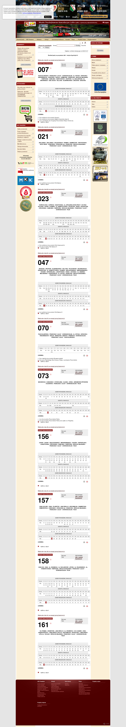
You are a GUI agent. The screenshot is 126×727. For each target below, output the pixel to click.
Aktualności (67, 685)
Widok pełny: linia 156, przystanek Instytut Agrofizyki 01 (51, 427)
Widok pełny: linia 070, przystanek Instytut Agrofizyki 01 (51, 318)
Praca (73, 39)
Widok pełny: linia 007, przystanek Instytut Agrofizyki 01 (51, 60)
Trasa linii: (83, 45)
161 (43, 624)
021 (43, 136)
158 (43, 560)
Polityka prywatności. (28, 13)
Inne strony (68, 681)
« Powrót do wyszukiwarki (44, 45)
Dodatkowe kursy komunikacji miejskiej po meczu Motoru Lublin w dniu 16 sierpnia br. (24, 58)
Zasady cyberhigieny (97, 75)
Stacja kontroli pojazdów (55, 683)
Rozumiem (48, 17)
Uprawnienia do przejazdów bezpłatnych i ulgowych (24, 136)
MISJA (93, 62)
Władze (93, 67)
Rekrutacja (81, 683)
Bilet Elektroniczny (21, 144)
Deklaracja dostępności (97, 78)
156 (43, 436)
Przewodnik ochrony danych (98, 73)
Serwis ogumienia (54, 690)
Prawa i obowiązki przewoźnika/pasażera (22, 132)
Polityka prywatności (22, 151)
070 (43, 327)
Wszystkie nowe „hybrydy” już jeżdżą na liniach (24, 88)
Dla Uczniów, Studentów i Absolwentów (83, 685)
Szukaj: (55, 45)
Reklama (38, 39)
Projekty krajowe (91, 39)
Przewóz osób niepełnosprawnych (55, 685)
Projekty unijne (82, 39)
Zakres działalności (96, 60)
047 (43, 262)
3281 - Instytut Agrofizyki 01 (79, 66)
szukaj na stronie (97, 43)
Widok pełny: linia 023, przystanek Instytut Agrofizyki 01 (51, 189)
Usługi (46, 39)
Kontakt (68, 39)
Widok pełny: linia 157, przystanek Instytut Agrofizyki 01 (51, 491)
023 (43, 198)
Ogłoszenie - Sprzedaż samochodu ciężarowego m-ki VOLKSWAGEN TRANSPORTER (24, 94)
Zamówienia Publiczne (58, 39)
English (107, 22)
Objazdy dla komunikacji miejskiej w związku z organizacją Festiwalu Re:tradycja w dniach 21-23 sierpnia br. (24, 51)
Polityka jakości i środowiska (98, 65)
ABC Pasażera (29, 39)
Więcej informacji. (37, 13)
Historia (93, 101)
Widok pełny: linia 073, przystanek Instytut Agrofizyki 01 (51, 366)
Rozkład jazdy (20, 39)
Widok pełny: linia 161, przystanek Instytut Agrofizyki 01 (51, 615)
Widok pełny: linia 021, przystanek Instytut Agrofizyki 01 (51, 127)
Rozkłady (67, 683)
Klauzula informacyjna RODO (84, 694)
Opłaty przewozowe (22, 129)
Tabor (93, 104)
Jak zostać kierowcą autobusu (84, 692)
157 (43, 500)
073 (43, 375)
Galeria (93, 106)
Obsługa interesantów (22, 146)
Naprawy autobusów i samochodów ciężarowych (56, 688)
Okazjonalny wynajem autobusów (57, 691)
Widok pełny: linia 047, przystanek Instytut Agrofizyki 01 (51, 253)
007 (43, 69)
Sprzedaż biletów (21, 149)
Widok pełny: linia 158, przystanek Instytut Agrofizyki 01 (51, 551)
